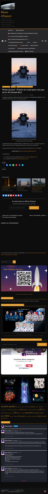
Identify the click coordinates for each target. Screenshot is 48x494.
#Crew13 (14, 469)
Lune (41, 413)
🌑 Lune (28, 42)
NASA (7, 416)
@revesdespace (15, 430)
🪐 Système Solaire (12, 45)
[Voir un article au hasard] (45, 40)
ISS (15, 412)
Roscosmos (21, 416)
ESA (40, 409)
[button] (13, 30)
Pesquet (11, 416)
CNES (25, 409)
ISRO (13, 413)
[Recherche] (14, 261)
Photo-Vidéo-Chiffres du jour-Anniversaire (24, 86)
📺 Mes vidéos (11, 48)
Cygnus (33, 409)
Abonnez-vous (34, 207)
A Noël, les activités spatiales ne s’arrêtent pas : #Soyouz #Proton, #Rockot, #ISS (38, 188)
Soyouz (39, 416)
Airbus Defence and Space (20, 406)
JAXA (18, 413)
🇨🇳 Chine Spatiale (24, 45)
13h (20, 430)
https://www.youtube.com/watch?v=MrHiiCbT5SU (15, 433)
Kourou (23, 413)
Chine (21, 409)
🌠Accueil (10, 30)
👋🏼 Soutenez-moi (20, 30)
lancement (24, 94)
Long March (37, 413)
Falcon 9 (3, 413)
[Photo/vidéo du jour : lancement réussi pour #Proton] (9, 182)
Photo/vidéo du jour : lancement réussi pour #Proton (8, 187)
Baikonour (19, 94)
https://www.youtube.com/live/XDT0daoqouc (14, 445)
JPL (20, 413)
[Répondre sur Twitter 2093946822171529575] (6, 464)
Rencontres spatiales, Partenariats (26, 48)
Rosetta (26, 416)
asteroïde (41, 406)
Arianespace (32, 406)
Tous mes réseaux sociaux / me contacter (24, 294)
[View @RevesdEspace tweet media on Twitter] (42, 434)
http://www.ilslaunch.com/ (22, 158)
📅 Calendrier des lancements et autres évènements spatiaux (23, 33)
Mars (2, 416)
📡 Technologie (34, 45)
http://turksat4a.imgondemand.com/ (28, 151)
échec (36, 148)
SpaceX (45, 416)
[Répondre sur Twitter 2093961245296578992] (6, 448)
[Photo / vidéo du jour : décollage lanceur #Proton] (23, 182)
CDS (18, 409)
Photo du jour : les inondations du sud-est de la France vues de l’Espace (12, 216)
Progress (16, 416)
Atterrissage (10, 409)
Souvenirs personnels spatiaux (15, 51)
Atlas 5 (6, 409)
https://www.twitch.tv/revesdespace (33, 433)
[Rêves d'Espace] (2, 40)
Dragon (37, 409)
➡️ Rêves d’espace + (29, 51)
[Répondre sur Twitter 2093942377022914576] (6, 476)
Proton (27, 94)
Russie (29, 416)
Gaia (7, 413)
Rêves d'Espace (8, 430)
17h (20, 440)
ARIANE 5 (27, 406)
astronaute (3, 409)
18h (20, 468)
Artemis (36, 406)
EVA (44, 409)
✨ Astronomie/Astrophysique (15, 42)
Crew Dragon (29, 409)
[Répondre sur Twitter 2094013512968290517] (6, 436)
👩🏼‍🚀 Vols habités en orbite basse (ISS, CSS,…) (18, 39)
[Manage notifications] (45, 491)
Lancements (13, 86)
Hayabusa (9, 413)
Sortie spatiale (34, 416)
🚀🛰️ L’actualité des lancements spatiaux (18, 36)
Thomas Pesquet (4, 418)
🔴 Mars (35, 42)
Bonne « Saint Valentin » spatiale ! (38, 215)
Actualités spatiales (6, 86)
